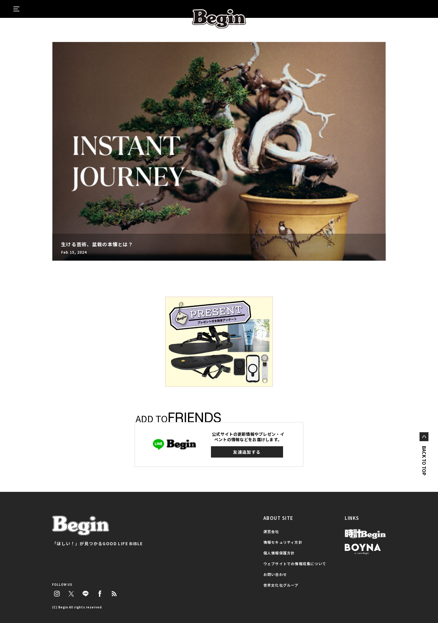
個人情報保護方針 (279, 552)
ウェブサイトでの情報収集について (294, 563)
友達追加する (246, 452)
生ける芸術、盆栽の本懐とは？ (97, 244)
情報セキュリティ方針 (282, 542)
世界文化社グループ (281, 585)
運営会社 (271, 531)
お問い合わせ (275, 574)
